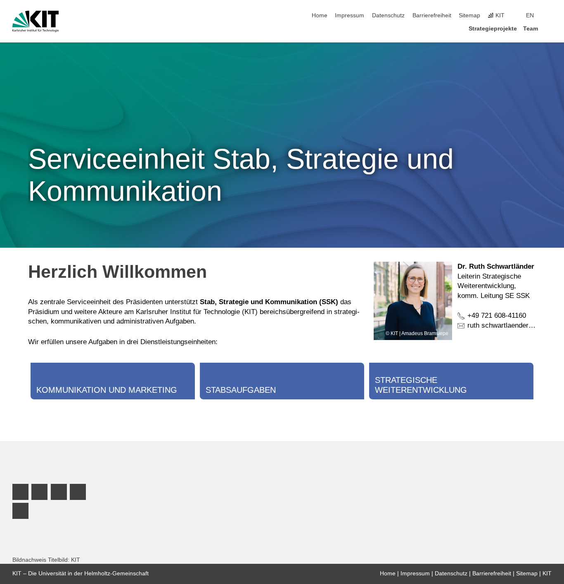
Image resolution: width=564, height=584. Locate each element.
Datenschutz (388, 15)
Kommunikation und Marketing (106, 389)
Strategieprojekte (493, 29)
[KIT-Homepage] (35, 21)
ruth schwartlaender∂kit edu (509, 325)
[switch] (549, 15)
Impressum (349, 15)
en (530, 15)
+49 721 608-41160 (496, 315)
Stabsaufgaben (241, 389)
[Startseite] (549, 28)
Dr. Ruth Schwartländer (495, 266)
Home (319, 15)
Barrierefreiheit (431, 15)
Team (530, 29)
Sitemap (469, 15)
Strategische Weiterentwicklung (421, 384)
